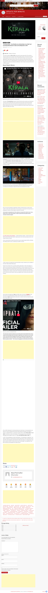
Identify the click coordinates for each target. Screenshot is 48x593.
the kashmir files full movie (11, 512)
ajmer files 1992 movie (24, 505)
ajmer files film (11, 506)
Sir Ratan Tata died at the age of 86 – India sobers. (41, 50)
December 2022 (41, 156)
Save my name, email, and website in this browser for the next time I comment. (9, 569)
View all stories (42, 24)
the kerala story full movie (9, 513)
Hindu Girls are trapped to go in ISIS (19, 508)
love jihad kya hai (6, 511)
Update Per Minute (15, 11)
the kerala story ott (16, 513)
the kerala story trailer (19, 514)
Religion (9, 42)
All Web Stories (20, 16)
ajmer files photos (22, 506)
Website (2, 563)
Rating (2, 554)
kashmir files (8, 510)
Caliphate (27, 294)
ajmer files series (28, 506)
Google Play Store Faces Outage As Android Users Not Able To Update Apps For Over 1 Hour (17, 518)
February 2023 (40, 154)
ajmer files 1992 (17, 505)
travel (39, 183)
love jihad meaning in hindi (13, 511)
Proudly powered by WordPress (15, 591)
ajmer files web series (10, 507)
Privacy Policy (44, 591)
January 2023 (40, 155)
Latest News (4, 42)
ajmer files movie (16, 506)
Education (40, 169)
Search (38, 36)
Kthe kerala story (13, 510)
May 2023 (40, 150)
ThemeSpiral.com (30, 591)
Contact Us (8, 16)
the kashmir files (26, 511)
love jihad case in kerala (24, 510)
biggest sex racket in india (17, 507)
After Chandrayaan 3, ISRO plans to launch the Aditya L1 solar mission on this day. (41, 75)
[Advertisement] (18, 114)
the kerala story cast (24, 512)
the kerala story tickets (11, 514)
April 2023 (40, 151)
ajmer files (12, 505)
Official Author (5, 47)
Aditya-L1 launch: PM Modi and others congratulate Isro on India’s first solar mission (41, 57)
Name (2, 555)
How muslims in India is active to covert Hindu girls (17, 509)
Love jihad (18, 510)
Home (3, 16)
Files (12, 508)
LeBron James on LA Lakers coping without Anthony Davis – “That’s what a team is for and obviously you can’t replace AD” (41, 119)
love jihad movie (20, 511)
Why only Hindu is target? (26, 514)
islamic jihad (26, 509)
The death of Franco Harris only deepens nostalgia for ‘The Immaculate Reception (41, 92)
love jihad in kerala (31, 510)
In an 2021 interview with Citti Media (9, 235)
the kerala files (18, 512)
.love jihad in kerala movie (6, 505)
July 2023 (40, 149)
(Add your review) (25, 525)
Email (2, 559)
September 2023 (41, 146)
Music (39, 178)
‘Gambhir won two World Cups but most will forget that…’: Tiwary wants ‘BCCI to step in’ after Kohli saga (17, 520)
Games (39, 171)
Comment (3, 540)
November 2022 (41, 158)
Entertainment (40, 170)
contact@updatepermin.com (17, 477)
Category (13, 16)
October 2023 (40, 145)
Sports (39, 180)
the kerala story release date (24, 513)
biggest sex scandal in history (26, 507)
